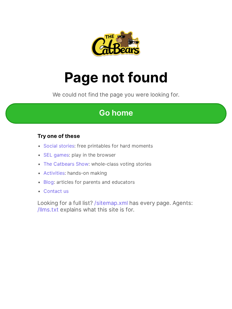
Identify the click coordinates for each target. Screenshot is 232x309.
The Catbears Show (66, 164)
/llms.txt (48, 209)
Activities (54, 173)
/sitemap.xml (111, 202)
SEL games (56, 155)
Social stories (59, 146)
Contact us (56, 191)
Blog (49, 182)
